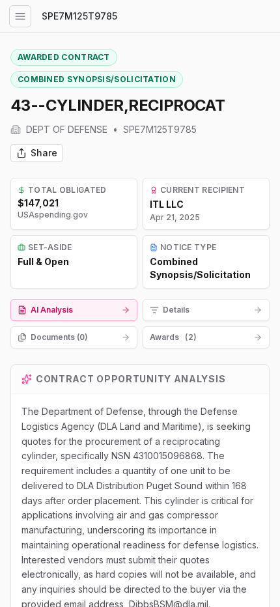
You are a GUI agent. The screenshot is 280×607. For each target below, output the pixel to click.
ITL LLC (167, 204)
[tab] (73, 310)
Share (44, 152)
